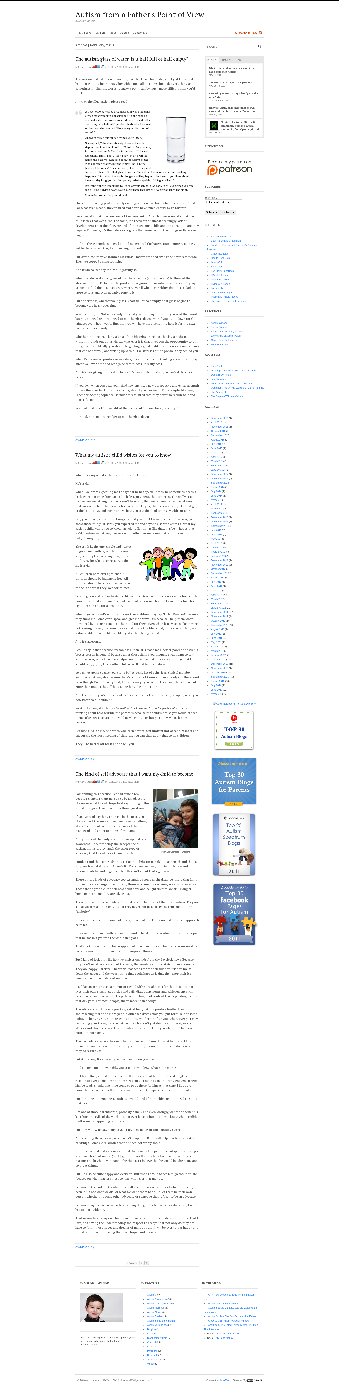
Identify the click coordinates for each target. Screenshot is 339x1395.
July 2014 (216, 491)
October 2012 (218, 569)
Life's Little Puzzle (220, 279)
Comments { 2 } (84, 759)
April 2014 (216, 504)
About (112, 32)
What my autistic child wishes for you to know (123, 455)
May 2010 (216, 694)
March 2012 (217, 599)
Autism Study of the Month (161, 1320)
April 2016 (216, 422)
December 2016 (219, 418)
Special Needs (155, 1359)
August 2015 (218, 439)
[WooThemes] (254, 1380)
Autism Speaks (219, 327)
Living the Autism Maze (228, 1333)
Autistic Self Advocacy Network (227, 331)
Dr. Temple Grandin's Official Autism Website (234, 370)
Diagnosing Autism (157, 1338)
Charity (151, 1333)
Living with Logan (220, 284)
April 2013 (216, 543)
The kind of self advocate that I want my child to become (134, 774)
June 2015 (216, 448)
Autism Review (155, 1316)
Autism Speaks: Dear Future (223, 1303)
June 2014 (216, 495)
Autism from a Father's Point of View (139, 14)
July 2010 (216, 685)
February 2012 (219, 603)
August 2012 (218, 577)
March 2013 (217, 547)
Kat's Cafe (216, 266)
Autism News (154, 1312)
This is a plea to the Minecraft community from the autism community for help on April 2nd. (240, 126)
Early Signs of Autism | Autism (226, 335)
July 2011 (216, 633)
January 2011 (218, 659)
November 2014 (219, 478)
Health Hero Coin (220, 258)
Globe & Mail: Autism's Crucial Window (228, 1320)
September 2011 (220, 625)
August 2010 (218, 681)
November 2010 (219, 668)
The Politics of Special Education (228, 301)
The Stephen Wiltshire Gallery (227, 396)
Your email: (211, 197)
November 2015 (219, 426)
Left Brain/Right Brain (222, 271)
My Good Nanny (224, 1338)
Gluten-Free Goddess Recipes (227, 340)
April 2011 (216, 646)
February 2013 (219, 551)
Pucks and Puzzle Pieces (224, 296)
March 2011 (217, 651)
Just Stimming (218, 379)
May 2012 (216, 590)
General (151, 1342)
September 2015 (220, 435)
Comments (227, 60)
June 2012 (216, 586)
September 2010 (220, 676)
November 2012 (219, 564)
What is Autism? (219, 344)
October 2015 (218, 431)
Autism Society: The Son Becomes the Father (232, 1316)
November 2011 (219, 616)
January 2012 (218, 607)
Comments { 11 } (85, 440)
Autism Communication (159, 1303)
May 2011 (216, 642)
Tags (239, 60)
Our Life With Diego (221, 292)
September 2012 (220, 573)
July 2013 (216, 530)
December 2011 (219, 612)
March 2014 (217, 508)
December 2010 (219, 664)
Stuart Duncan (85, 67)
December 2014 (219, 474)
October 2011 (218, 620)
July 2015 (216, 444)
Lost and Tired (218, 288)
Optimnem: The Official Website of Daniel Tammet (237, 387)
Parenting (152, 1351)
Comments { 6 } (84, 1247)
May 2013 (216, 539)
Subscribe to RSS (246, 32)
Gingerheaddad (219, 253)
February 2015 (219, 465)
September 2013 (220, 526)
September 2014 (220, 482)
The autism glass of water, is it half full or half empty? (131, 59)
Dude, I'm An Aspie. (221, 374)
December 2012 (219, 560)
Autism (134, 67)
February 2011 (219, 655)
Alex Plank (216, 366)
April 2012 (216, 595)
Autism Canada (219, 323)
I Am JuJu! (216, 262)
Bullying (151, 1329)
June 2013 (216, 534)
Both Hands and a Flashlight (226, 240)
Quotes (124, 32)
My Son (100, 32)
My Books (85, 32)
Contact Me (140, 32)
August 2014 (218, 487)
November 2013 (219, 521)
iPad (149, 1346)
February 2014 (219, 513)
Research (152, 1355)
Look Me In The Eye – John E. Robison (231, 383)
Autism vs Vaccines (157, 1325)
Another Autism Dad (221, 236)
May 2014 (216, 500)
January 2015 (218, 470)
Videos (151, 1363)
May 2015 (216, 452)
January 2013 (218, 556)
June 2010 (216, 689)
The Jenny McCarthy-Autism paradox (230, 82)
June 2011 (216, 638)
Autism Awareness (157, 1299)
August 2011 (217, 629)
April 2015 (216, 457)
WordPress (226, 1380)
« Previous (132, 1262)
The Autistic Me (219, 392)
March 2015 (217, 461)
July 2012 (216, 582)
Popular (212, 60)
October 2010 (218, 672)
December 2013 (219, 517)
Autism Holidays (155, 1307)
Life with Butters (219, 275)
